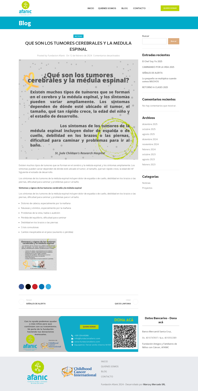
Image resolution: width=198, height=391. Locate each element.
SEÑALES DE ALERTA (152, 72)
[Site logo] (25, 7)
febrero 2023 (148, 164)
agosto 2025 (148, 134)
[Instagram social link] (156, 8)
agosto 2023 (148, 159)
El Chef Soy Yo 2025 (152, 61)
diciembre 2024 (149, 139)
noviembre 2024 (150, 144)
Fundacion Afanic (56, 55)
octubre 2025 (149, 129)
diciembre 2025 (149, 124)
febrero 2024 (148, 149)
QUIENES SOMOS (110, 366)
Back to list (78, 301)
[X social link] (28, 286)
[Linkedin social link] (41, 286)
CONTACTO (107, 376)
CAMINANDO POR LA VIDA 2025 (158, 67)
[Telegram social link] (48, 286)
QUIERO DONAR (170, 8)
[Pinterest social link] (35, 286)
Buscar (145, 36)
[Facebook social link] (152, 8)
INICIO (104, 361)
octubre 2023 (149, 154)
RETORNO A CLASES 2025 (155, 87)
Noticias (78, 36)
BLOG (104, 371)
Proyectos (147, 187)
